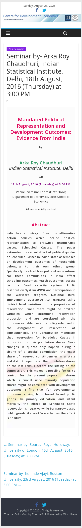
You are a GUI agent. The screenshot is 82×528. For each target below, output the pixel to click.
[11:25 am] (8, 100)
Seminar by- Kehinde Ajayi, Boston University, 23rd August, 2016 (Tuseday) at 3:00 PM (40, 479)
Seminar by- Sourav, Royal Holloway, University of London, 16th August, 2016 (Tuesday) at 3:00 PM (38, 450)
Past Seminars (16, 49)
